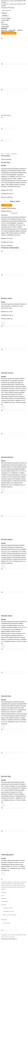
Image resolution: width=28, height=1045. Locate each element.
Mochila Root (6, 696)
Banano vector (6, 298)
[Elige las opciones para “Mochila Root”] (3, 727)
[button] (3, 323)
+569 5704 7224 (7, 908)
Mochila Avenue (7, 373)
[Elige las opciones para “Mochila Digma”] (3, 566)
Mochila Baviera (7, 457)
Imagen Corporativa (11, 153)
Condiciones (4, 901)
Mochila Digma (6, 539)
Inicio (2, 153)
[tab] (14, 213)
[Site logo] (4, 7)
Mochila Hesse (6, 616)
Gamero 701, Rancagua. (9, 914)
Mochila (9, 211)
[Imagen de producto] (12, 285)
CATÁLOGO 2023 (10, 33)
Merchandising (5, 155)
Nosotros (3, 898)
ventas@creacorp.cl (8, 911)
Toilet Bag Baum (7, 855)
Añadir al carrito (15, 201)
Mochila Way (6, 776)
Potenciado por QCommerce (9, 939)
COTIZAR (7, 205)
